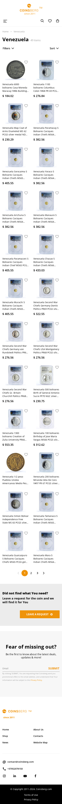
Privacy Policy (31, 799)
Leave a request (37, 614)
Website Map (40, 742)
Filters (6, 48)
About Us (38, 729)
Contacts (38, 736)
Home (5, 31)
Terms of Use (31, 794)
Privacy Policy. (36, 680)
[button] (26, 62)
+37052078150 (15, 768)
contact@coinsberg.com (20, 761)
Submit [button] (53, 668)
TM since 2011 (31, 10)
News (5, 742)
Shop (5, 736)
